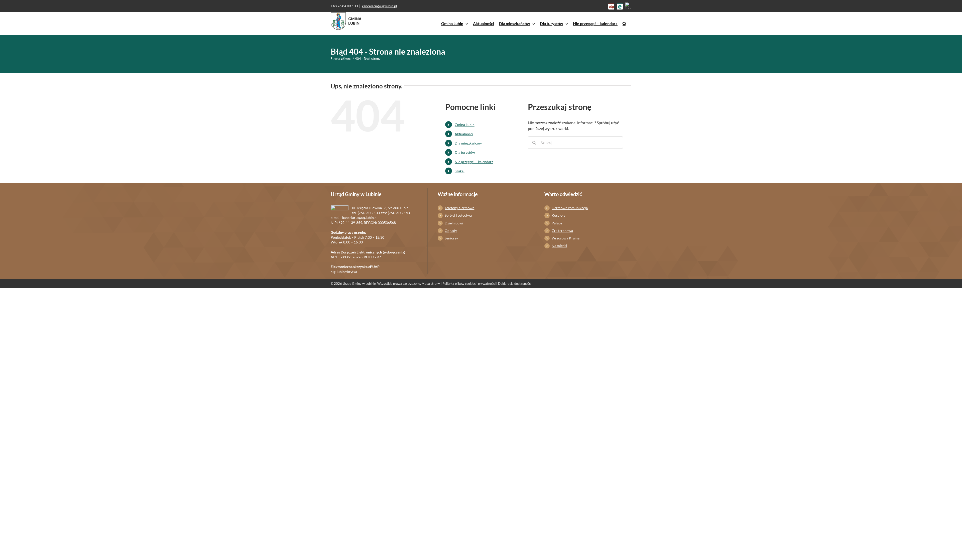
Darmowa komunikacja (570, 208)
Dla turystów (465, 152)
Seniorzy (451, 238)
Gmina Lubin (464, 124)
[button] (624, 23)
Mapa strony (431, 284)
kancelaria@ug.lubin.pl (379, 6)
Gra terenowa (562, 230)
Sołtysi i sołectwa (458, 215)
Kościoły (558, 215)
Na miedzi (559, 245)
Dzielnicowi (454, 223)
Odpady (451, 230)
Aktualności (464, 134)
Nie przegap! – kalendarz (474, 162)
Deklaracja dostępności (514, 284)
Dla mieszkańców (468, 143)
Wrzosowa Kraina (565, 238)
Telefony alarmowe (459, 208)
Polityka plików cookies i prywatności (469, 284)
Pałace (557, 223)
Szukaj (459, 171)
